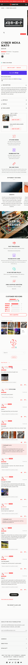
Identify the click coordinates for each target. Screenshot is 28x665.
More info (14, 288)
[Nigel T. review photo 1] (4, 544)
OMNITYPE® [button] (4, 643)
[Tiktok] (12, 662)
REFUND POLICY (8, 656)
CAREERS (23, 655)
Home (2, 8)
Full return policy (14, 276)
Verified (13, 347)
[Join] (25, 630)
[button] (3, 51)
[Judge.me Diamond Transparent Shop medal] (13, 342)
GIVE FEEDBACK (15, 655)
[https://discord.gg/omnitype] (21, 662)
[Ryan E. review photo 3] (20, 434)
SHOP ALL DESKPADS (14, 230)
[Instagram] (15, 662)
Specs (5, 104)
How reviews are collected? (7, 599)
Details (5, 100)
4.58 (17, 299)
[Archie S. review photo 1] (4, 377)
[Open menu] (3, 4)
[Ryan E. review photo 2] (12, 434)
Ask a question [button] (14, 314)
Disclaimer (6, 108)
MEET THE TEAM (6, 655)
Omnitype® (12, 659)
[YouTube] (18, 662)
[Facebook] (7, 662)
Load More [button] (14, 594)
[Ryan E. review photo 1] (4, 434)
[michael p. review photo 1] (4, 492)
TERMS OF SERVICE (18, 656)
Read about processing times (14, 250)
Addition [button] (14, 357)
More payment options (6, 76)
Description (6, 85)
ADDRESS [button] (3, 638)
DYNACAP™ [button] (4, 648)
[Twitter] (9, 662)
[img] (3, 370)
